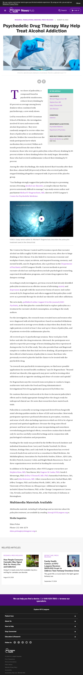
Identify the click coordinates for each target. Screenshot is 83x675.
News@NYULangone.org (57, 513)
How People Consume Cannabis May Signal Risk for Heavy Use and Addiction (13, 563)
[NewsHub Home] (27, 10)
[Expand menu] (75, 616)
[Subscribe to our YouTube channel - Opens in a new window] (26, 642)
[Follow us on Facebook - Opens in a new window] (15, 642)
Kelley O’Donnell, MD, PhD (36, 476)
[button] (78, 3)
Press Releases (47, 20)
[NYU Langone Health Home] (14, 10)
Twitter (39, 81)
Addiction (53, 117)
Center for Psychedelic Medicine (24, 196)
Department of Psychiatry (57, 130)
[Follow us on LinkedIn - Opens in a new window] (30, 642)
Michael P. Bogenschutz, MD (58, 99)
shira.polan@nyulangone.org (22, 531)
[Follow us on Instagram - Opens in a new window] (22, 642)
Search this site (62, 10)
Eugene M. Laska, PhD (50, 472)
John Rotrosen (54, 109)
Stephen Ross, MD (55, 102)
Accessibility (8, 670)
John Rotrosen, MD (26, 479)
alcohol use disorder (34, 186)
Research (18, 20)
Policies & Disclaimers (10, 662)
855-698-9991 (21, 672)
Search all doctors (56, 139)
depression (14, 290)
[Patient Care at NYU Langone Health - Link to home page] (10, 650)
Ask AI (76, 10)
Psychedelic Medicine (56, 126)
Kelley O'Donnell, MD (56, 105)
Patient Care (49, 555)
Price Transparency (10, 659)
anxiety (61, 286)
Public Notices (8, 664)
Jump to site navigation (5, 10)
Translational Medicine (32, 20)
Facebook (44, 81)
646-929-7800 (50, 599)
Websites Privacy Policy (11, 667)
